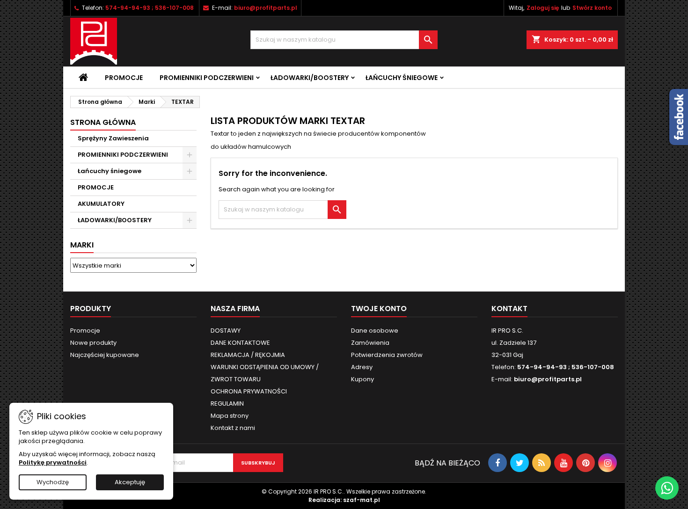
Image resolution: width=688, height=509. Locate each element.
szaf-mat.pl (361, 500)
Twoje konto (379, 308)
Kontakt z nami (233, 427)
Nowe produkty (93, 342)
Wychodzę (53, 482)
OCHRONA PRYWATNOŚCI (249, 391)
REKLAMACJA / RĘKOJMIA (248, 354)
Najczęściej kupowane (104, 354)
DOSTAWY (226, 330)
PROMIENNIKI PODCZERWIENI (207, 77)
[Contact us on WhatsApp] (667, 488)
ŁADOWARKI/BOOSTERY (310, 77)
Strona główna (103, 122)
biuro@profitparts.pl (265, 8)
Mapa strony (230, 415)
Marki (82, 245)
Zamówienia (370, 342)
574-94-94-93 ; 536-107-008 (149, 8)
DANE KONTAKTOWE (240, 342)
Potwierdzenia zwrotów (387, 354)
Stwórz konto (592, 8)
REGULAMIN (227, 403)
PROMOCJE (96, 187)
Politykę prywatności (53, 462)
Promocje (124, 77)
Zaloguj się (543, 8)
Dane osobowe (374, 330)
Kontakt (509, 308)
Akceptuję (130, 482)
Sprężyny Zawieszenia (113, 138)
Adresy (362, 367)
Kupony (362, 379)
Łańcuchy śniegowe (402, 77)
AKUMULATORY (101, 203)
